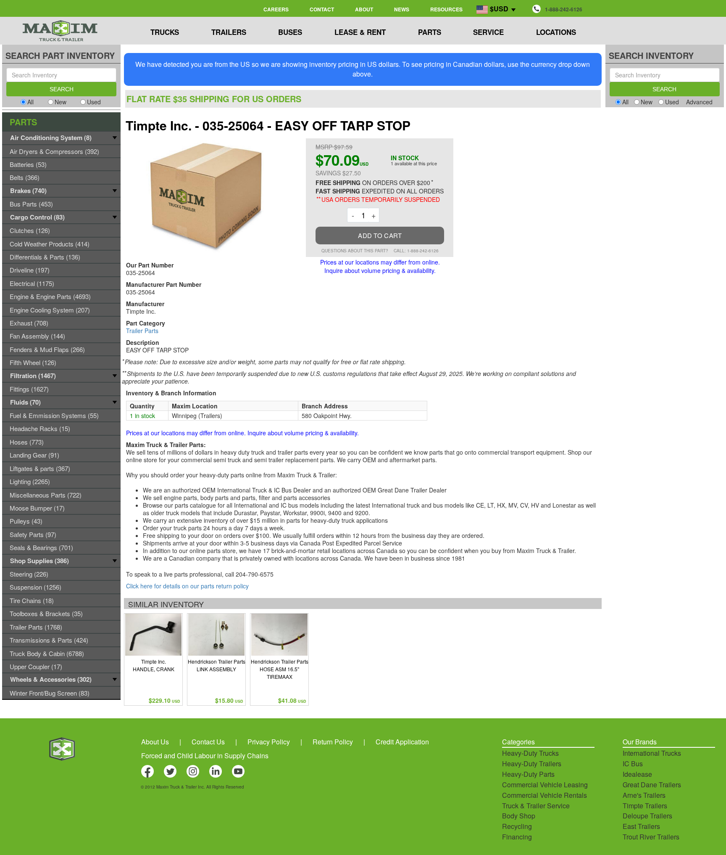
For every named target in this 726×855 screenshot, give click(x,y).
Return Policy (333, 741)
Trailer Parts (142, 330)
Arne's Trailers (644, 795)
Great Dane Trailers (652, 784)
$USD (499, 8)
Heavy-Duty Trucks (530, 753)
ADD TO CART (380, 235)
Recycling (517, 826)
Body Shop (518, 816)
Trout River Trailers (651, 837)
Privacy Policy (268, 741)
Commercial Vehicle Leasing (545, 784)
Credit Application (402, 741)
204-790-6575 (255, 574)
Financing (517, 837)
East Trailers (641, 826)
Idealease (637, 774)
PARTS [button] (429, 32)
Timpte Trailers (645, 805)
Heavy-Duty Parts (528, 774)
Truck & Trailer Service (536, 805)
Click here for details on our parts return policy (187, 586)
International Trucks (652, 753)
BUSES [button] (290, 32)
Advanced (699, 102)
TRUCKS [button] (164, 32)
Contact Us (208, 741)
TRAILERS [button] (228, 32)
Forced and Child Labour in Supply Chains (204, 755)
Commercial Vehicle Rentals (544, 795)
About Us (155, 741)
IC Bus (633, 763)
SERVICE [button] (488, 32)
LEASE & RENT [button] (360, 32)
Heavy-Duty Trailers (531, 763)
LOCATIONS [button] (556, 32)
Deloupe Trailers (647, 816)
